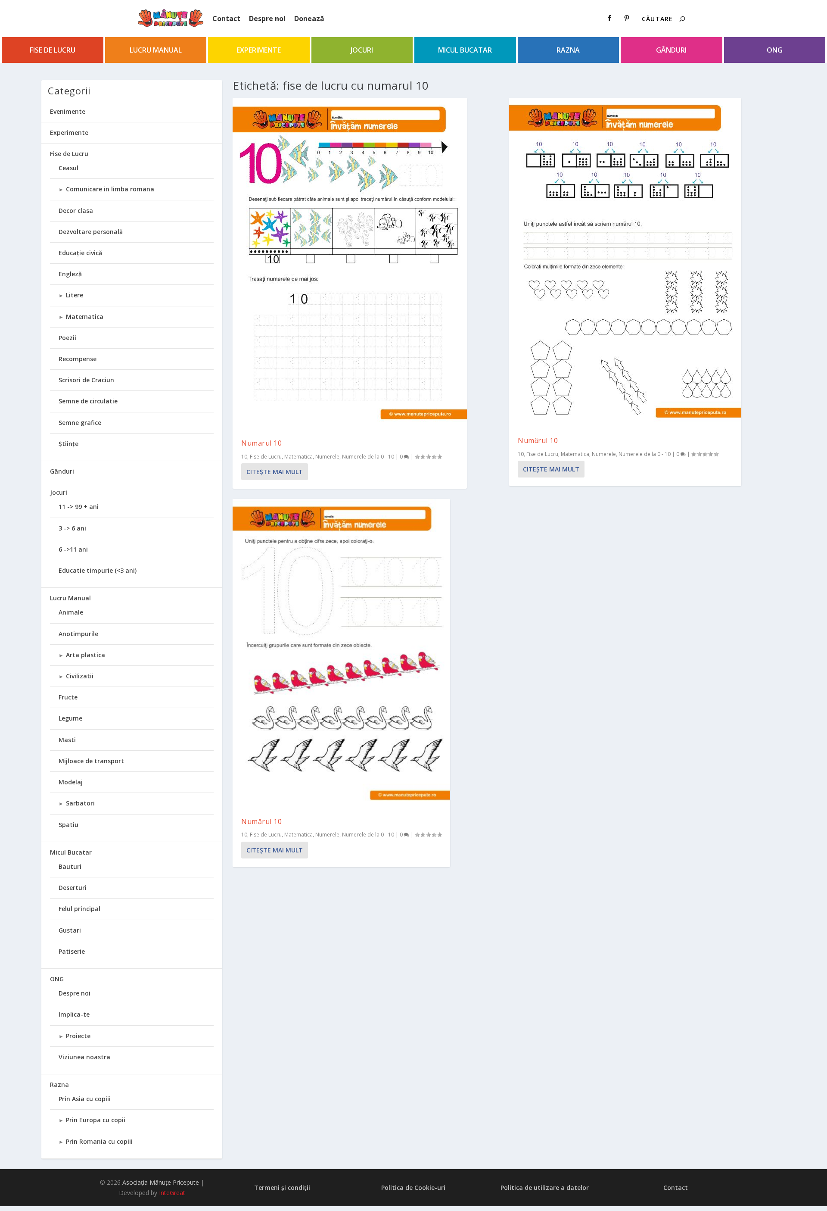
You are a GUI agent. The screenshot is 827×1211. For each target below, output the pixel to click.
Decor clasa (76, 210)
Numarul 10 (261, 443)
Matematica (298, 456)
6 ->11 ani (73, 549)
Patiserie (72, 951)
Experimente (258, 50)
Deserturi (73, 887)
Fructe (68, 697)
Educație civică (80, 253)
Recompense (77, 359)
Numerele (327, 456)
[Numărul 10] (341, 653)
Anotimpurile (78, 634)
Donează (309, 18)
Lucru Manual (156, 50)
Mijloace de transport (91, 761)
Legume (70, 718)
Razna (568, 50)
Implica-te (74, 1014)
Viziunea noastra (84, 1057)
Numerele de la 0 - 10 (368, 456)
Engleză (70, 274)
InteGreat (172, 1193)
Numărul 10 (261, 821)
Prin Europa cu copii (95, 1120)
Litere (74, 295)
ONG (775, 50)
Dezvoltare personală (91, 232)
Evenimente (67, 111)
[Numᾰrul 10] (625, 263)
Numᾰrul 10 (538, 440)
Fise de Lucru (52, 50)
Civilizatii (79, 676)
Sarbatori (80, 803)
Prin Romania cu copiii (99, 1141)
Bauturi (70, 866)
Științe (68, 444)
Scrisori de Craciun (86, 380)
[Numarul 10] (350, 264)
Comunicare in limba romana (110, 189)
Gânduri (671, 50)
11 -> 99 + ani (79, 507)
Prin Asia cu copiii (85, 1099)
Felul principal (79, 909)
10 (244, 456)
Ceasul (68, 168)
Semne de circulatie (88, 401)
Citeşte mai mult (274, 472)
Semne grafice (80, 422)
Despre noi (267, 18)
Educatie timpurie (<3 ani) (98, 570)
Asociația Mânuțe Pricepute (160, 1182)
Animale (71, 612)
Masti (67, 740)
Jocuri (362, 50)
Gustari (70, 930)
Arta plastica (85, 655)
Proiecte (78, 1036)
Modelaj (71, 782)
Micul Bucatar (465, 50)
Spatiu (68, 825)
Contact (226, 18)
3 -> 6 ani (72, 528)
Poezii (67, 338)
